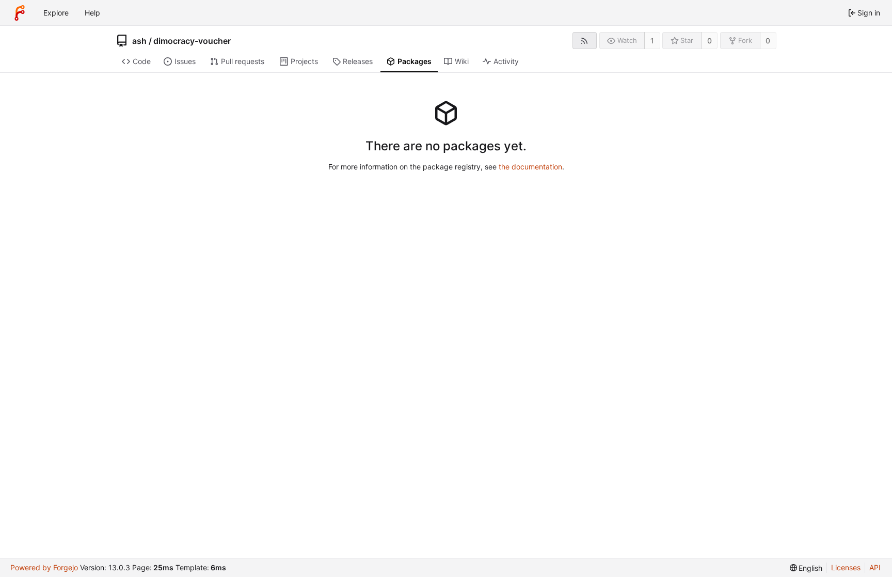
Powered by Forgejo (44, 567)
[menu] (806, 568)
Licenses (846, 567)
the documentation (530, 166)
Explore (56, 12)
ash (139, 41)
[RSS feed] (584, 40)
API (875, 567)
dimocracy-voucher (192, 41)
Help (92, 12)
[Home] (19, 13)
